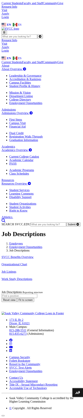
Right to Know (18, 210)
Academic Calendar (21, 160)
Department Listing (21, 96)
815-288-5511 (17, 330)
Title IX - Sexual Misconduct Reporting (33, 384)
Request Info (9, 6)
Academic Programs (21, 170)
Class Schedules (19, 173)
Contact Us (16, 377)
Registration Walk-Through (26, 136)
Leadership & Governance (25, 75)
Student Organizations (22, 203)
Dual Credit (16, 133)
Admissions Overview (16, 113)
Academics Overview (15, 150)
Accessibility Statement (23, 381)
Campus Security (19, 357)
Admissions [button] (9, 109)
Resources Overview (15, 183)
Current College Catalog (24, 156)
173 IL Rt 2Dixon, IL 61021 (19, 321)
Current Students (12, 3)
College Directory (20, 99)
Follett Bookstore (19, 360)
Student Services (19, 190)
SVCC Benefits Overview (18, 257)
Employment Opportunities (25, 103)
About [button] (5, 65)
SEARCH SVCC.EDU (16, 224)
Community (50, 3)
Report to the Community (24, 364)
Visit (4, 10)
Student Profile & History (24, 86)
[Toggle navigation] (4, 32)
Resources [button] (8, 180)
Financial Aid (17, 126)
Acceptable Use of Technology (28, 388)
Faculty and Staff (32, 3)
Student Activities (20, 207)
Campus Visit (17, 123)
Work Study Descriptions (17, 279)
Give (60, 3)
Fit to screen (26, 300)
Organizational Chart (14, 264)
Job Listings (9, 271)
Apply (5, 13)
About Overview (12, 69)
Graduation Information (23, 140)
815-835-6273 (18, 333)
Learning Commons (21, 193)
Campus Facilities (20, 82)
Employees (16, 243)
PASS (13, 163)
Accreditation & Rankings (25, 79)
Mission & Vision (20, 92)
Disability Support (20, 197)
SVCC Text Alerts (20, 367)
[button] (3, 220)
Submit (72, 224)
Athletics (7, 217)
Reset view (9, 300)
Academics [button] (8, 146)
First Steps (15, 119)
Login (5, 17)
